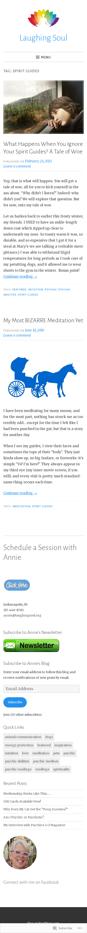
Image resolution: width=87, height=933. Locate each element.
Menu (46, 57)
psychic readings (18, 769)
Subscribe (15, 702)
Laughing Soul (43, 37)
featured (19, 289)
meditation (21, 506)
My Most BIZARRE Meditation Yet (43, 320)
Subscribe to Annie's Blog (26, 663)
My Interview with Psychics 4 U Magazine (34, 825)
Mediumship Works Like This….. (27, 794)
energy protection (19, 745)
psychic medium (45, 761)
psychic (51, 289)
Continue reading (20, 276)
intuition (35, 289)
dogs (49, 737)
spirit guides (28, 294)
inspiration (63, 745)
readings (42, 769)
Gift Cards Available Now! (22, 801)
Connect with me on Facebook (31, 882)
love (25, 753)
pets (56, 753)
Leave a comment (17, 166)
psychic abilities (17, 761)
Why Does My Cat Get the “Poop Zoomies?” (35, 809)
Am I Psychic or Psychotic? (23, 817)
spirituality (61, 769)
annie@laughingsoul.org (22, 615)
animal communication (23, 737)
